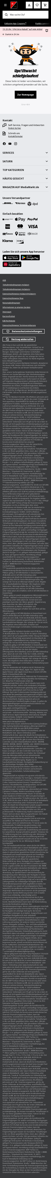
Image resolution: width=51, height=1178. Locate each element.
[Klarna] (8, 241)
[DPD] (32, 204)
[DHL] (8, 203)
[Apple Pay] (20, 219)
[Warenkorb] (45, 5)
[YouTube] (11, 143)
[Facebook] (5, 143)
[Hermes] (20, 203)
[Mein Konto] (29, 5)
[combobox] (28, 15)
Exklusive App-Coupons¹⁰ (15, 23)
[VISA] (32, 226)
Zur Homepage (25, 94)
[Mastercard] (20, 226)
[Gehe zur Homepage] (14, 5)
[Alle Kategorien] (5, 5)
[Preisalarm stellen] (37, 5)
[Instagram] (17, 143)
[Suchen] (6, 14)
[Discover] (20, 241)
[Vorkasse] (8, 233)
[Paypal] (32, 219)
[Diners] (32, 233)
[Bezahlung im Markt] (20, 234)
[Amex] (8, 226)
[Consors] (8, 219)
